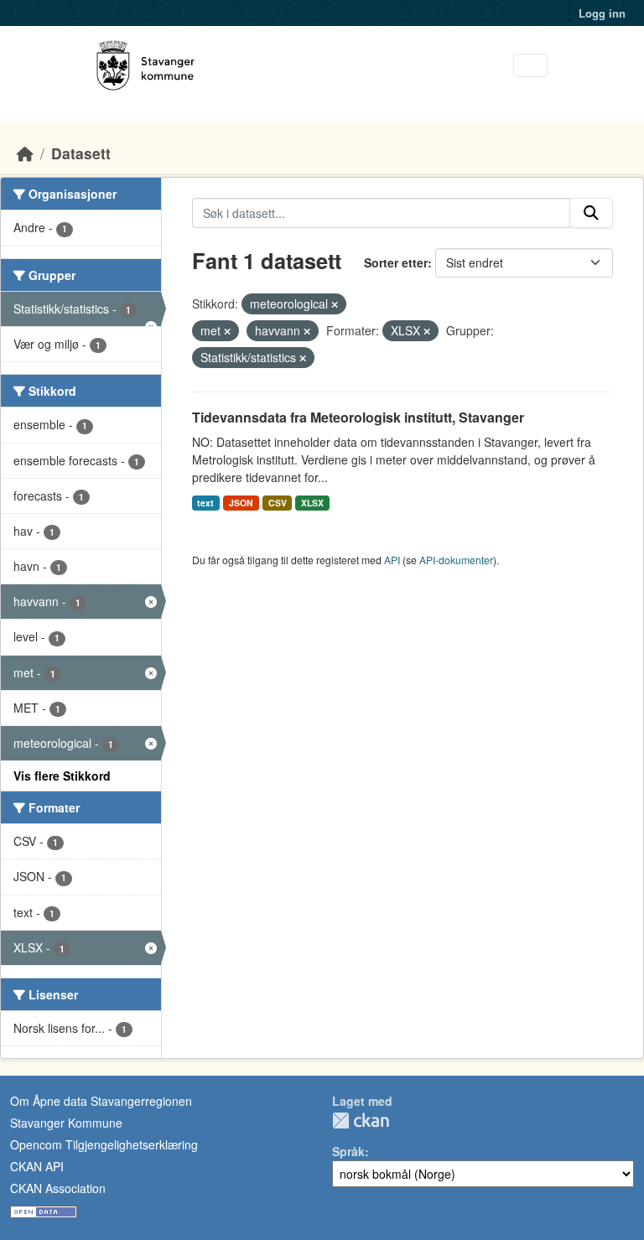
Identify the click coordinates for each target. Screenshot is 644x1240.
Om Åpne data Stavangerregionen (101, 1100)
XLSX (312, 502)
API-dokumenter (456, 560)
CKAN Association (58, 1188)
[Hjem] (25, 153)
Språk (348, 1151)
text (205, 502)
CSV (277, 502)
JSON (241, 502)
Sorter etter (396, 262)
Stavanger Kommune (66, 1122)
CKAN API (37, 1166)
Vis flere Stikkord (62, 775)
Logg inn (602, 13)
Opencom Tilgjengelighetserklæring (104, 1144)
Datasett (81, 153)
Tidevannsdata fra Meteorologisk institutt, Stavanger (358, 417)
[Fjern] (334, 304)
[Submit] (591, 213)
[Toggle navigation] (530, 66)
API (392, 560)
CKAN (360, 1120)
